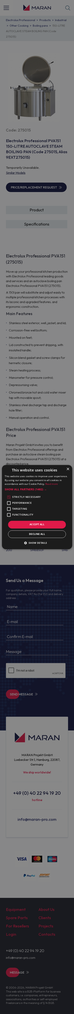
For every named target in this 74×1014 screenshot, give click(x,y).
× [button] (67, 469)
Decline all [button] (37, 534)
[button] (37, 489)
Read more (51, 484)
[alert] (37, 507)
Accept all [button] (37, 524)
